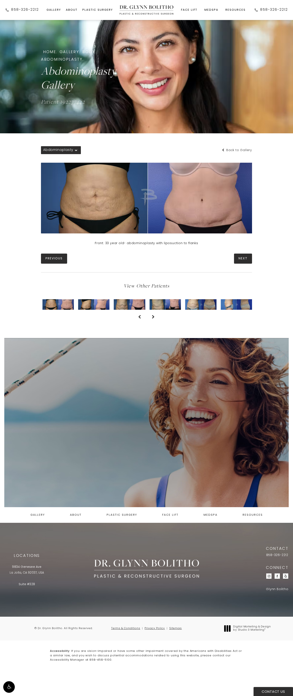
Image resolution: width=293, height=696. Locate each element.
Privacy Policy (155, 628)
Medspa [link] (211, 10)
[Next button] (153, 317)
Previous (54, 258)
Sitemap (175, 628)
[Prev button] (139, 317)
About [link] (71, 10)
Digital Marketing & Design (252, 628)
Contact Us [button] (273, 692)
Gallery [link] (54, 10)
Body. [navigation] (89, 52)
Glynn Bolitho (277, 589)
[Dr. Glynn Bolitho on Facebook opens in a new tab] (277, 576)
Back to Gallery (238, 150)
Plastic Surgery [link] (97, 10)
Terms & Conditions (125, 628)
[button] (9, 687)
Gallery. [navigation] (70, 52)
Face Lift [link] (189, 10)
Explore (146, 479)
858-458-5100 (100, 659)
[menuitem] (54, 10)
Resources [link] (235, 10)
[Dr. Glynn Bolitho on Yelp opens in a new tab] (285, 576)
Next (243, 258)
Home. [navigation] (50, 52)
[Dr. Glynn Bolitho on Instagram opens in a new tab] (269, 576)
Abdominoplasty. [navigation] (62, 60)
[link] (22, 10)
